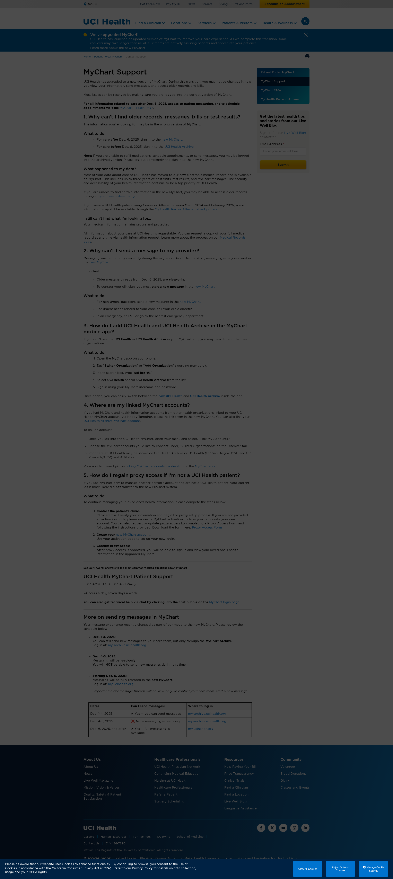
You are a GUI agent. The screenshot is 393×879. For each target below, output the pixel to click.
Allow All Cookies (307, 869)
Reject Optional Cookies (340, 869)
